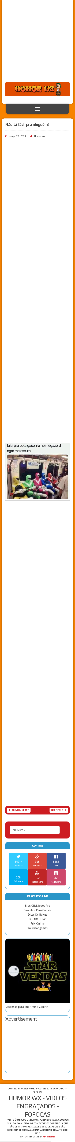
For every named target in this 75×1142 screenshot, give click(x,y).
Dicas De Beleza (37, 914)
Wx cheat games (37, 928)
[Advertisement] (37, 43)
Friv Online (37, 923)
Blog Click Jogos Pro (37, 905)
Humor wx (39, 136)
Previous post (20, 810)
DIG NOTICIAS (37, 919)
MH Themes (49, 1137)
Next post (57, 810)
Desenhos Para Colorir (37, 910)
